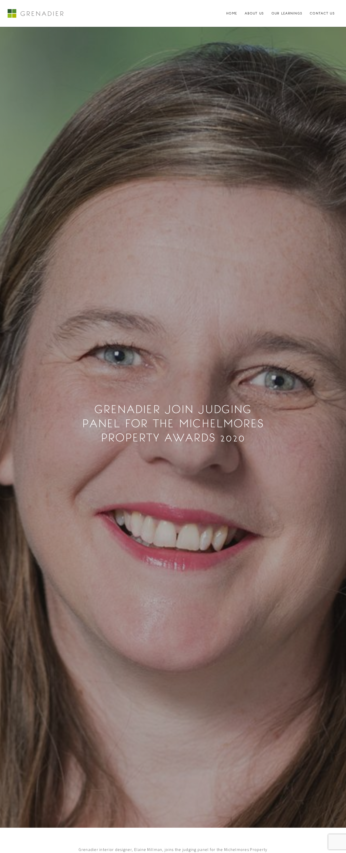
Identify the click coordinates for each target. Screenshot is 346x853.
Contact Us (322, 13)
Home (231, 13)
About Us (254, 13)
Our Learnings (287, 13)
